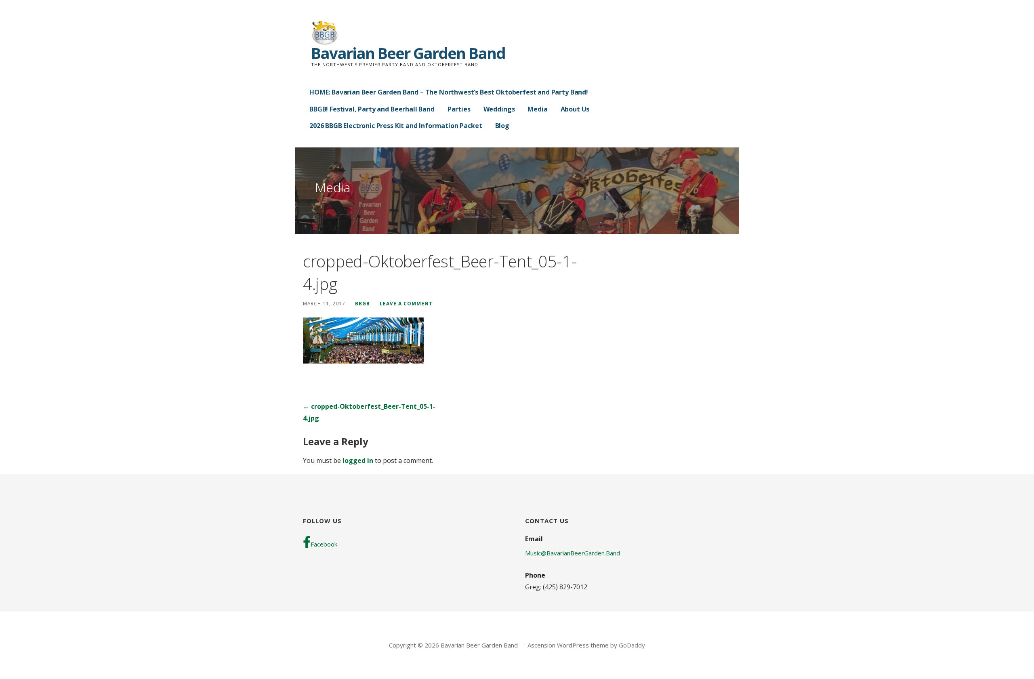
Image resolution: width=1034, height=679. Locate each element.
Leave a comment (406, 303)
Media (537, 109)
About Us (575, 109)
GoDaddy (632, 645)
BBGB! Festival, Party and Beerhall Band (372, 109)
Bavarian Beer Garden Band (408, 52)
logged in (358, 460)
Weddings (499, 109)
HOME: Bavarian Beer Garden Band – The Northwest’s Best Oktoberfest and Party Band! (448, 92)
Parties (459, 109)
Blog (502, 125)
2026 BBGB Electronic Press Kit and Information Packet (395, 125)
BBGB (362, 303)
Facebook (324, 544)
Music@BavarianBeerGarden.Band (572, 553)
